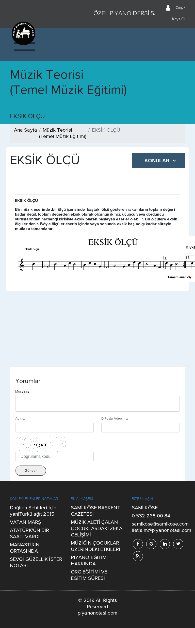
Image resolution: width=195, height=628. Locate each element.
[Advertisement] (97, 330)
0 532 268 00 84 (151, 516)
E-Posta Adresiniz (114, 418)
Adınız (20, 418)
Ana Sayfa (25, 130)
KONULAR (156, 160)
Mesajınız (22, 391)
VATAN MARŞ (25, 522)
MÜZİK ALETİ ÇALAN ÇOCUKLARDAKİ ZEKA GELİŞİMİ (96, 529)
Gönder (31, 470)
